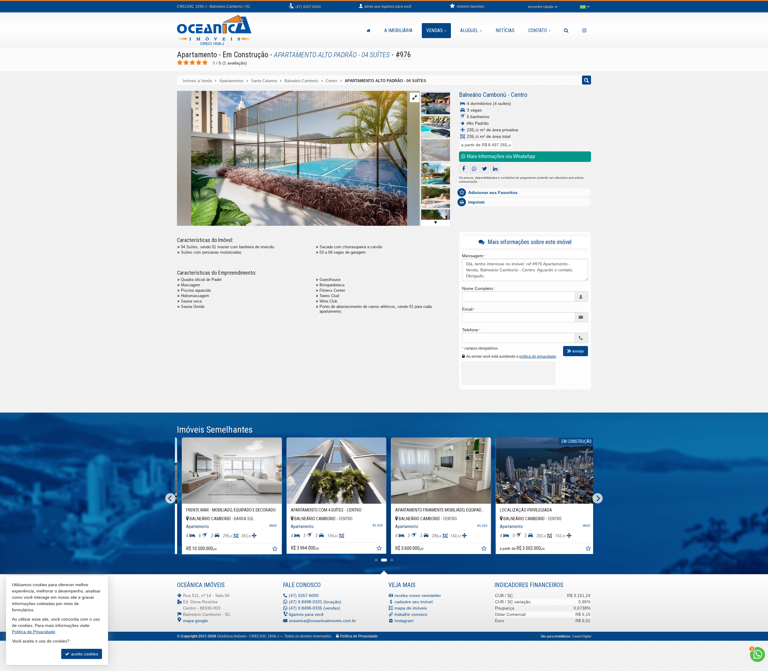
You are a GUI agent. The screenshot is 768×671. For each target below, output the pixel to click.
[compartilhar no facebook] (463, 168)
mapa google (195, 620)
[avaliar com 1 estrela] (180, 63)
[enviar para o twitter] (484, 168)
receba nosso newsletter (417, 595)
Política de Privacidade (359, 636)
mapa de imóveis (410, 608)
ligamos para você (306, 614)
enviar (578, 351)
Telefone (470, 329)
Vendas (434, 30)
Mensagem (472, 255)
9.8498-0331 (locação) (315, 601)
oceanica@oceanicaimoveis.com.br (322, 620)
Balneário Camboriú (482, 94)
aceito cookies (84, 654)
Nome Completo (477, 288)
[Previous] (170, 498)
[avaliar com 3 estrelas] (192, 63)
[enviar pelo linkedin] (495, 168)
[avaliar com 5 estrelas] (205, 63)
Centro (519, 94)
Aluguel (469, 30)
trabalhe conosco (410, 614)
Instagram (404, 620)
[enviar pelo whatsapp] (474, 168)
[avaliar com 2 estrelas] (186, 63)
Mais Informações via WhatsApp (500, 156)
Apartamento (197, 54)
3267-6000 (308, 7)
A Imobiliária (398, 30)
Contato (537, 30)
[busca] (566, 30)
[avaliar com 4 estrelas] (199, 63)
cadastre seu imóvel (413, 601)
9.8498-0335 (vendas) (314, 608)
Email (467, 309)
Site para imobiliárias (555, 636)
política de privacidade (537, 356)
